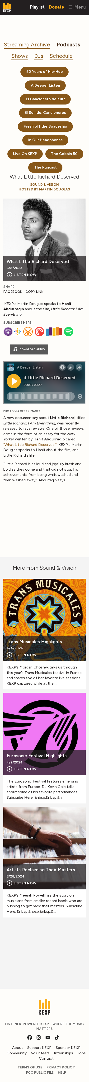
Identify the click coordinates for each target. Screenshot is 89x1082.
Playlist (37, 7)
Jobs (81, 1053)
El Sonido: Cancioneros (45, 112)
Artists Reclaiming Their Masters (41, 870)
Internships (63, 1053)
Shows (19, 56)
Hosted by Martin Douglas (44, 189)
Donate (56, 7)
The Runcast (45, 167)
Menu (79, 7)
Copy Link (34, 292)
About (17, 1047)
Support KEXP (39, 1047)
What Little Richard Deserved (38, 261)
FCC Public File (40, 1073)
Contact (46, 1058)
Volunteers (40, 1053)
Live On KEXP (25, 153)
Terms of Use (30, 1067)
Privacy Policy (61, 1067)
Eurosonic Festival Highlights (37, 755)
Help (62, 1073)
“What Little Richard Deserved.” (30, 444)
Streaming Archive (27, 44)
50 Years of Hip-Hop (44, 71)
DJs (38, 56)
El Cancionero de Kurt (45, 99)
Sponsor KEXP (68, 1047)
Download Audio (32, 349)
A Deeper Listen (45, 85)
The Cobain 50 (64, 153)
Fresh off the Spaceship (45, 126)
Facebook (13, 292)
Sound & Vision (44, 185)
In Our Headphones (45, 140)
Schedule (61, 56)
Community (17, 1053)
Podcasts (68, 44)
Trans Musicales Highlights (34, 641)
